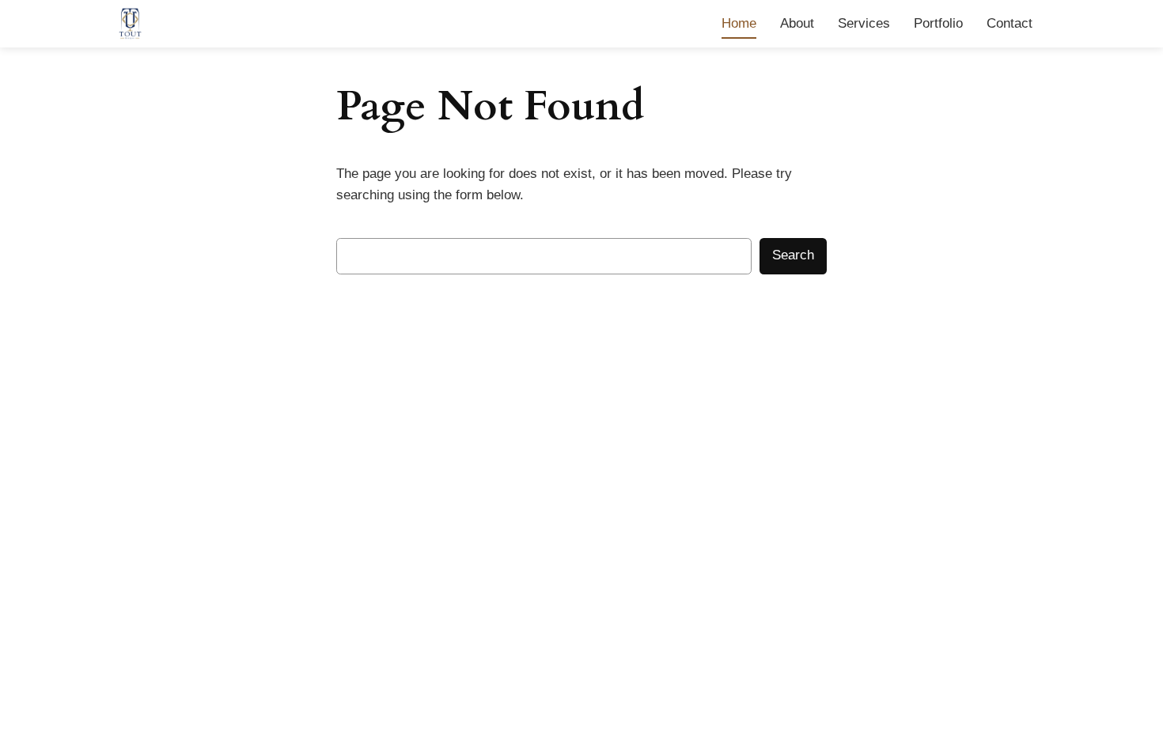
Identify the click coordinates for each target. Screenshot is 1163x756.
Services (864, 23)
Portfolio (938, 23)
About (797, 23)
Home (739, 23)
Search (793, 255)
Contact (1009, 23)
